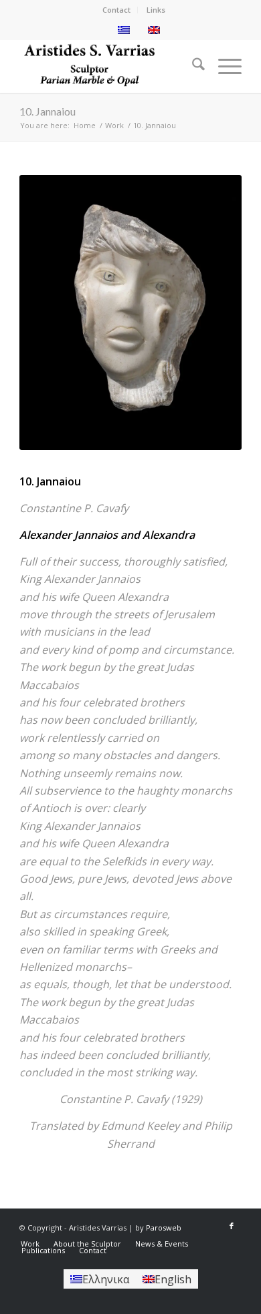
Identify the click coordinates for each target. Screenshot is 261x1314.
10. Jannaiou (47, 111)
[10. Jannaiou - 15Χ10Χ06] (130, 312)
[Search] (192, 66)
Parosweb (163, 1228)
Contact (116, 10)
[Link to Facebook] (232, 1226)
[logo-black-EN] (108, 66)
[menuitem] (117, 10)
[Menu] (223, 66)
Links (156, 10)
